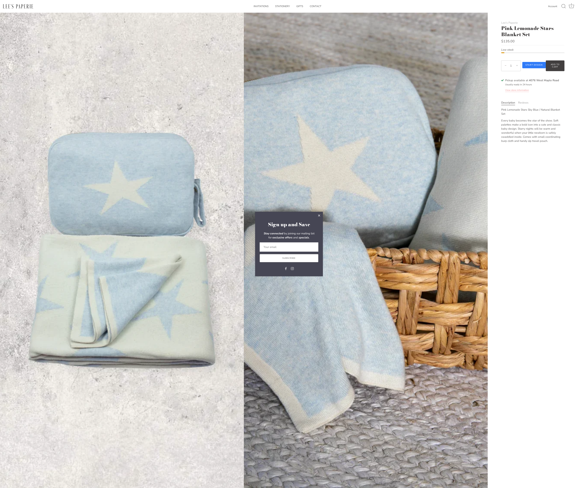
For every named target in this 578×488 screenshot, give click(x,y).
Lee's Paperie (509, 23)
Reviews (523, 102)
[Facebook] (285, 268)
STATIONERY (282, 6)
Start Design (534, 65)
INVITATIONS (261, 6)
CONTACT (315, 6)
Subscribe (288, 258)
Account (552, 6)
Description (508, 102)
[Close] (319, 215)
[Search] (563, 6)
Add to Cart (555, 65)
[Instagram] (292, 268)
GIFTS (299, 6)
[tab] (509, 103)
